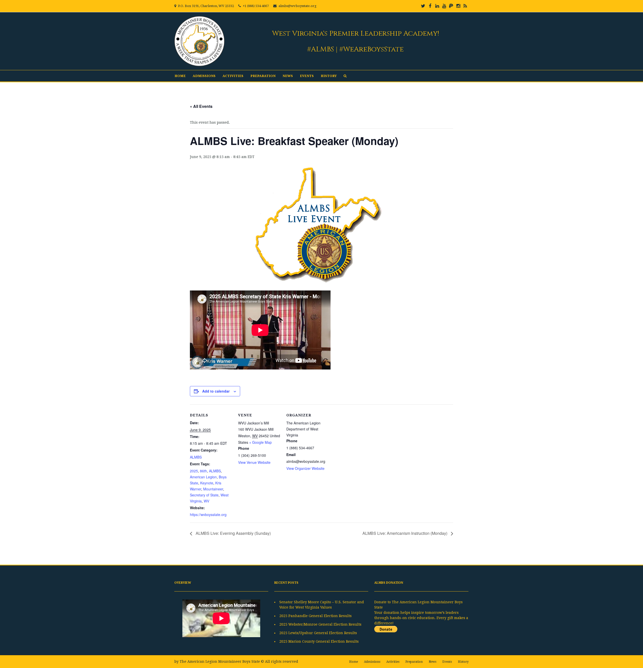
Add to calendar (216, 391)
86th (203, 470)
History (329, 76)
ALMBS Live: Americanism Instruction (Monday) (405, 533)
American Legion (203, 476)
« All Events (201, 106)
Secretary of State (204, 494)
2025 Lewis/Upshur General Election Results (318, 633)
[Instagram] (458, 6)
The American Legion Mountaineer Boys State (220, 661)
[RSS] (465, 6)
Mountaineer (213, 488)
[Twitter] (423, 6)
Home (180, 76)
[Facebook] (430, 6)
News (288, 76)
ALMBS (196, 457)
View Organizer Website (305, 468)
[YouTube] (444, 6)
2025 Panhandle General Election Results (315, 616)
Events (307, 76)
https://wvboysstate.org (208, 514)
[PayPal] (451, 6)
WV (206, 500)
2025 (194, 470)
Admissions (204, 76)
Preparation (263, 76)
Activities (233, 76)
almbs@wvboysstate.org (297, 6)
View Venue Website (254, 462)
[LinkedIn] (437, 6)
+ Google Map (260, 442)
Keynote (206, 482)
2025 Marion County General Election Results (319, 641)
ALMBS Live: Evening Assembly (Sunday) (233, 533)
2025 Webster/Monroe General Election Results (320, 624)
